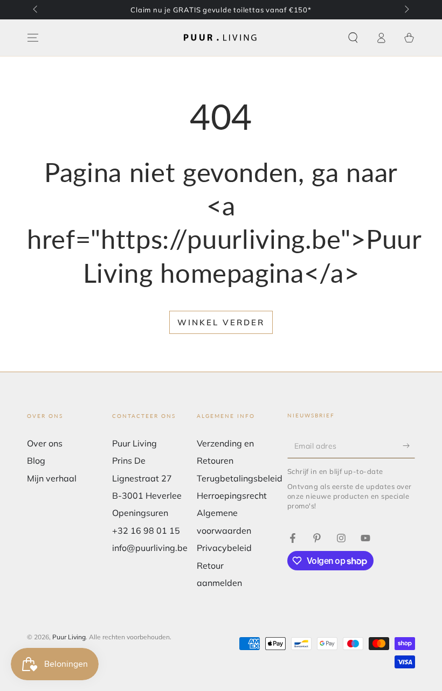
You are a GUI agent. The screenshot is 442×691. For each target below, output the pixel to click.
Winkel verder (221, 322)
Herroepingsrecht (232, 495)
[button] (353, 38)
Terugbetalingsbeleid (239, 478)
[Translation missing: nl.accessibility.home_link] (221, 38)
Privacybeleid (224, 547)
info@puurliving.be (150, 547)
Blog (36, 460)
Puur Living (69, 637)
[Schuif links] (36, 9)
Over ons (45, 443)
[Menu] (33, 38)
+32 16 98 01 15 (146, 530)
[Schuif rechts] (406, 9)
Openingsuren (140, 512)
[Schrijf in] (409, 446)
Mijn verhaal (52, 478)
